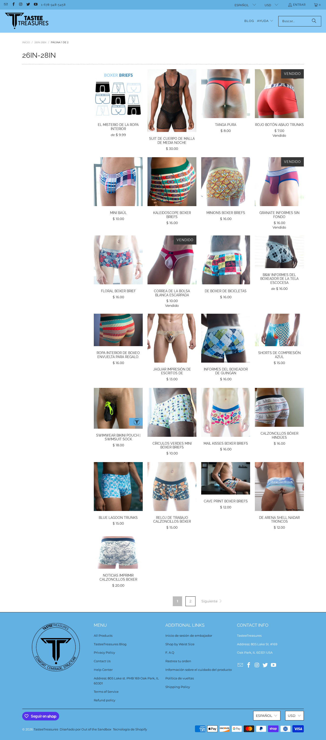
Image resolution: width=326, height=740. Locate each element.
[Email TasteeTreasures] (6, 4)
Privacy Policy (104, 652)
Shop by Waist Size (180, 644)
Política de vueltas (179, 678)
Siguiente (209, 601)
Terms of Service (106, 691)
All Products (103, 635)
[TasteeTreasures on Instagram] (21, 4)
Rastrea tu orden (178, 661)
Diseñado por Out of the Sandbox (85, 729)
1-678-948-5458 (53, 4)
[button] (265, 21)
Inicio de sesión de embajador (188, 635)
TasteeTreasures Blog (110, 644)
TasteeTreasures (46, 729)
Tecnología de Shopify (130, 729)
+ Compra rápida (118, 105)
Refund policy (104, 700)
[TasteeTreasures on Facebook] (13, 4)
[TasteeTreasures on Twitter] (28, 4)
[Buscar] (314, 21)
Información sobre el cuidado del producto (198, 670)
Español (242, 5)
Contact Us (102, 661)
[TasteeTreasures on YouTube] (35, 4)
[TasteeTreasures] (27, 21)
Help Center (103, 670)
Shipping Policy (177, 687)
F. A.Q (169, 652)
